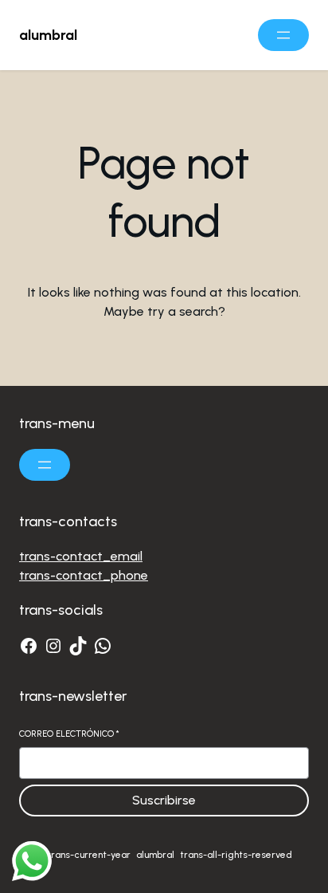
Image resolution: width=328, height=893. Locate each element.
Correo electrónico (69, 734)
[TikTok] (78, 645)
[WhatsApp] (102, 645)
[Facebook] (28, 645)
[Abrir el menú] (283, 35)
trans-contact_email (81, 556)
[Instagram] (53, 645)
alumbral (48, 35)
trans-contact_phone (83, 575)
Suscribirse (164, 800)
